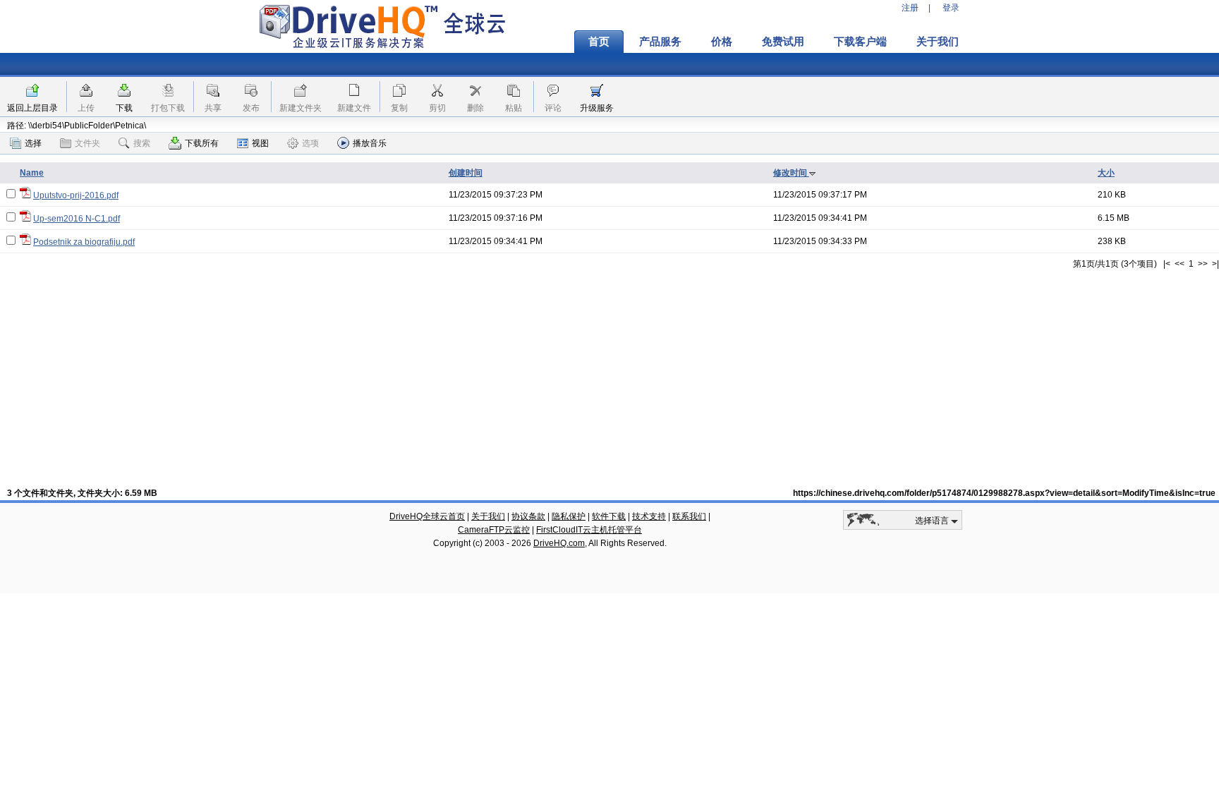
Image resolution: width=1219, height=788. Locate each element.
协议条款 (528, 516)
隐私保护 (569, 516)
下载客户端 (860, 41)
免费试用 (783, 41)
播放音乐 (370, 143)
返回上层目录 (32, 108)
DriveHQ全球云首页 (427, 516)
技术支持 (649, 516)
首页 (599, 41)
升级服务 (597, 108)
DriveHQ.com (559, 543)
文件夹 (87, 143)
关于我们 (937, 41)
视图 (260, 143)
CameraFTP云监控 (494, 530)
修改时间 (791, 173)
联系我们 (689, 516)
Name (32, 173)
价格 (721, 41)
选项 (310, 143)
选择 (33, 143)
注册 (910, 8)
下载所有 (202, 143)
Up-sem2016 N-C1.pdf (76, 219)
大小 (1106, 173)
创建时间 (466, 173)
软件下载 (609, 516)
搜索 (141, 143)
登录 (950, 8)
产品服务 (660, 41)
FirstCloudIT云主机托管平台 (589, 530)
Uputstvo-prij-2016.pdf (76, 195)
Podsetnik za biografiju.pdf (84, 242)
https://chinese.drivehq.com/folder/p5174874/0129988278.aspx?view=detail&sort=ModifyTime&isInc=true (1004, 493)
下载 (124, 108)
